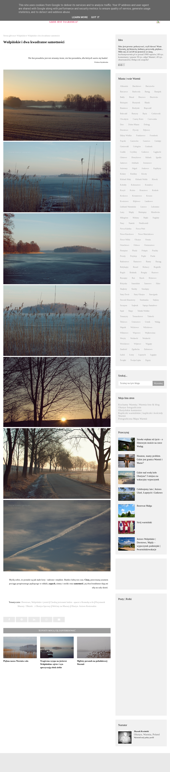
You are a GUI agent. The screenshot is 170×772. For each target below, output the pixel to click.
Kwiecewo (124, 201)
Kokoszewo (135, 185)
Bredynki (135, 108)
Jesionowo (147, 163)
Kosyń (122, 190)
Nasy (122, 223)
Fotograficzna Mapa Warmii (132, 418)
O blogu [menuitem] (28, 22)
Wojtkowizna (150, 333)
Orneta (148, 240)
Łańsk (122, 355)
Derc (122, 124)
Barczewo (124, 92)
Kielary (123, 174)
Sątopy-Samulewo (150, 305)
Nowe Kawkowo (127, 234)
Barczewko (150, 86)
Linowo (143, 207)
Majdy (131, 212)
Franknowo (140, 135)
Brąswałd (147, 108)
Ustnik (147, 322)
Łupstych (142, 355)
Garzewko (134, 141)
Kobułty (123, 185)
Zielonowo (148, 349)
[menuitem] (64, 22)
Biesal (131, 97)
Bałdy (122, 97)
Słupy (130, 311)
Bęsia (145, 113)
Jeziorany (124, 168)
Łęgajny (153, 355)
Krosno (149, 196)
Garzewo (146, 141)
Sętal (122, 311)
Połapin (145, 250)
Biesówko (154, 97)
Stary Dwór (124, 294)
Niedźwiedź (143, 223)
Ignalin (158, 157)
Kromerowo (137, 196)
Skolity (134, 289)
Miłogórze (124, 218)
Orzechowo (124, 245)
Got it (95, 17)
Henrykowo (136, 157)
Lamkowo (149, 201)
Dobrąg (147, 124)
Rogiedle (157, 267)
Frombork (154, 135)
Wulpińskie (21, 36)
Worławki (134, 338)
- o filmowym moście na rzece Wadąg (150, 443)
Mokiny (136, 218)
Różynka (123, 283)
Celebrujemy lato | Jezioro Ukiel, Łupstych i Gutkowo (150, 491)
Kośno (132, 190)
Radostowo (124, 261)
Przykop (133, 256)
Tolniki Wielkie (143, 311)
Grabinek (148, 146)
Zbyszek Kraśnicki (141, 731)
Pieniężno (124, 250)
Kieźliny (133, 174)
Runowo (155, 272)
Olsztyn (138, 240)
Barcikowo (136, 86)
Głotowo (123, 157)
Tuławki (150, 316)
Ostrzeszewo (149, 245)
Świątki (123, 360)
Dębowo (146, 130)
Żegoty (148, 360)
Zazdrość (123, 349)
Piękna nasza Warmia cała (15, 661)
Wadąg (157, 322)
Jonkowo (145, 168)
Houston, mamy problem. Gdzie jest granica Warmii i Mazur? (150, 459)
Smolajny (145, 289)
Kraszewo (144, 190)
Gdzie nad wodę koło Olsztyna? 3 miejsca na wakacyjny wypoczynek (148, 476)
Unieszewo (136, 322)
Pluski (134, 250)
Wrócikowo (124, 344)
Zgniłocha (135, 349)
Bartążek (157, 92)
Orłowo (137, 245)
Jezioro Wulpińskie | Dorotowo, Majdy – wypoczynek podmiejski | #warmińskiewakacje (149, 544)
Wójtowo (137, 344)
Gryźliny (133, 152)
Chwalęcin (124, 119)
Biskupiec (124, 102)
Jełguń (134, 168)
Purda (152, 256)
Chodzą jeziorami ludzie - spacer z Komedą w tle (72, 602)
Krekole (155, 190)
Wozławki (146, 338)
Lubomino (155, 207)
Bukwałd (123, 113)
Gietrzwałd (124, 146)
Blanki (147, 102)
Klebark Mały (125, 179)
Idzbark (148, 157)
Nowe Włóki (125, 240)
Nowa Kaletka (125, 229)
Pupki (143, 256)
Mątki (145, 218)
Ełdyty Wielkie (126, 135)
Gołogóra (137, 146)
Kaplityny (157, 168)
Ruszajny (123, 278)
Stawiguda (153, 294)
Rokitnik (133, 272)
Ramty (148, 261)
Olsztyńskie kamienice (130, 410)
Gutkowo (145, 152)
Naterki (131, 223)
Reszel (135, 267)
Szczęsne (123, 305)
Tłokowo (123, 322)
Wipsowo (136, 333)
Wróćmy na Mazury (61, 606)
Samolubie (135, 283)
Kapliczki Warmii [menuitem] (116, 22)
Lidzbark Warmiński (128, 207)
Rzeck (141, 278)
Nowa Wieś (140, 229)
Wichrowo (134, 327)
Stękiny (156, 300)
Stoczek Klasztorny (127, 300)
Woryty (123, 338)
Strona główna (9, 36)
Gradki (123, 152)
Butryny (135, 113)
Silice (158, 283)
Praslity (155, 250)
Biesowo (141, 97)
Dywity (136, 130)
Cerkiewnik (156, 113)
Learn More (80, 17)
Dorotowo (124, 130)
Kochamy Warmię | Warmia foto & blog (139, 404)
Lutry (122, 212)
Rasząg (158, 261)
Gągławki (157, 152)
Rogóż (122, 272)
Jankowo (123, 163)
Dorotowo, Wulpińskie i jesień (35, 602)
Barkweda (136, 92)
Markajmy (142, 212)
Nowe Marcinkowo (146, 234)
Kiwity (144, 174)
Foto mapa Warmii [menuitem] (141, 22)
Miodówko (155, 212)
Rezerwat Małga (144, 506)
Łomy (131, 355)
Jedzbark (135, 163)
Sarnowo (147, 283)
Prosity (123, 256)
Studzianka (144, 300)
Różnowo (152, 278)
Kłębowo (136, 201)
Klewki (155, 179)
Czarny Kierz (138, 119)
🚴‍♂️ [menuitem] (158, 22)
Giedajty (158, 141)
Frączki (123, 141)
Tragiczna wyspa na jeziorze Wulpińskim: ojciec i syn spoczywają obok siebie (53, 664)
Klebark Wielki (141, 179)
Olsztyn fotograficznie (129, 407)
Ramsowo (137, 261)
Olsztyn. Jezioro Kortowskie (83, 606)
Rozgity (144, 272)
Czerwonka (152, 119)
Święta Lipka (135, 360)
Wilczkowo (147, 327)
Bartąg (147, 92)
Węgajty (149, 344)
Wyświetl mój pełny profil (144, 737)
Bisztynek (136, 102)
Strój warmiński (144, 522)
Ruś (133, 278)
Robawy (146, 267)
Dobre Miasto (133, 124)
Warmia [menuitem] (41, 22)
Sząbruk (135, 305)
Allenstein (124, 86)
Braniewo (124, 108)
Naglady (156, 218)
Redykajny (124, 267)
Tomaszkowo (137, 316)
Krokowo (124, 196)
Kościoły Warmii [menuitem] (91, 22)
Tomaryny (124, 316)
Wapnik (123, 327)
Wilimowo (124, 333)
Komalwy (149, 185)
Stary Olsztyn (139, 294)
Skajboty (123, 289)
